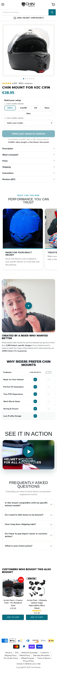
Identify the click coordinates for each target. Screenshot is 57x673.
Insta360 (23, 108)
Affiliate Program (27, 658)
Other (28, 114)
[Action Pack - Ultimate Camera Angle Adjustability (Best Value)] (37, 587)
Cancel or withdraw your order (29, 664)
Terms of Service (43, 658)
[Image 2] (25, 78)
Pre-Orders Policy (11, 658)
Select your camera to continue (28, 133)
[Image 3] (27, 78)
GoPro (10, 108)
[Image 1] (23, 78)
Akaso (47, 108)
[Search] (52, 12)
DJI (35, 108)
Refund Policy (24, 655)
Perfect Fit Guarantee (29, 653)
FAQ (16, 653)
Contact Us (44, 653)
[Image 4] (29, 78)
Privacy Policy (28, 661)
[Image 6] (33, 78)
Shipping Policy (11, 655)
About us (8, 653)
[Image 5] (31, 78)
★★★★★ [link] (17, 83)
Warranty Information (41, 655)
